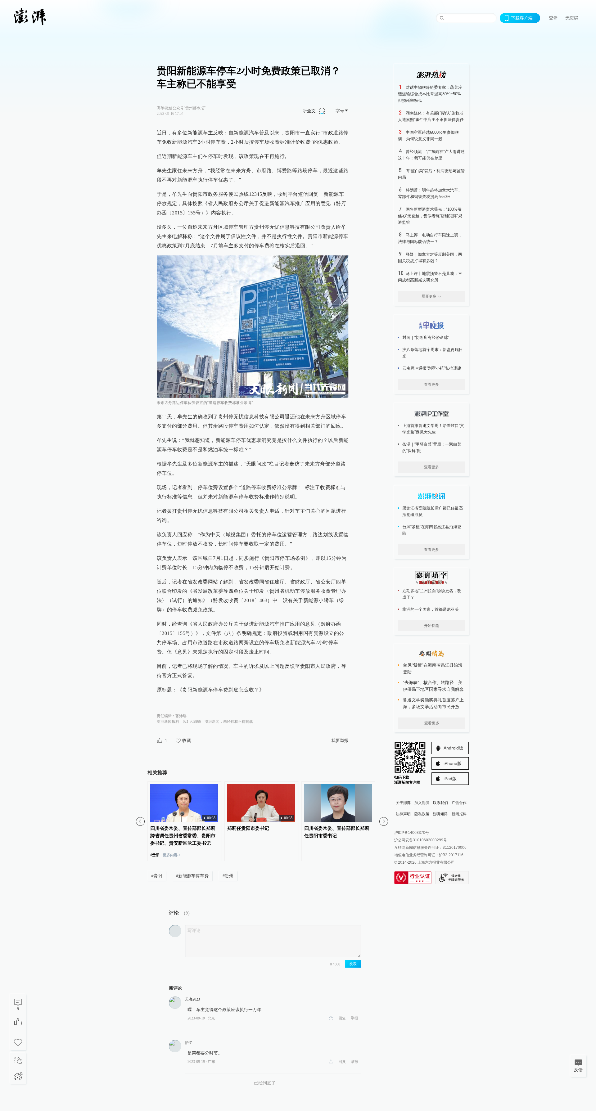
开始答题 (431, 625)
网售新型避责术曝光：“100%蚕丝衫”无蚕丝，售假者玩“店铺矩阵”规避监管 (430, 216)
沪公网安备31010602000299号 (420, 840)
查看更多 (431, 384)
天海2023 (192, 999)
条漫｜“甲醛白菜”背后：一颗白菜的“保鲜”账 (431, 447)
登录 (553, 17)
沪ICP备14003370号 (411, 832)
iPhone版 (453, 763)
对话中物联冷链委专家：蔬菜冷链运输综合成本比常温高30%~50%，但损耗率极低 (431, 94)
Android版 (453, 747)
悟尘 (188, 1043)
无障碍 (571, 18)
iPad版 (450, 778)
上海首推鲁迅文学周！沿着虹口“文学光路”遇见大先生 (433, 428)
